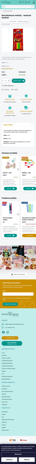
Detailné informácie (7, 68)
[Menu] (34, 2)
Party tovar (5, 402)
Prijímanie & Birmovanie (8, 419)
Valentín (4, 427)
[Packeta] (23, 440)
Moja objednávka (6, 379)
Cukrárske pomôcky (7, 399)
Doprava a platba (6, 358)
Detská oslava (5, 430)
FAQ (3, 373)
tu (20, 450)
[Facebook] (3, 331)
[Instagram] (7, 331)
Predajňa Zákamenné (7, 363)
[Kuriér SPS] (12, 440)
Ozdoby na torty (6, 386)
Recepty (4, 371)
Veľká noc (4, 422)
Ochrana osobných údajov (8, 368)
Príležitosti (4, 404)
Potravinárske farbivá (7, 391)
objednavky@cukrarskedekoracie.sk (14, 324)
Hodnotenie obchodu (7, 376)
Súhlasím (27, 459)
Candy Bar (4, 388)
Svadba (4, 414)
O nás (3, 352)
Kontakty (4, 355)
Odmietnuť (9, 459)
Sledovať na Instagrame (19, 274)
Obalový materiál (6, 396)
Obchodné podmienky (7, 366)
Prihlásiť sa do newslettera (10, 304)
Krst (3, 417)
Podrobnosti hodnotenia (22, 21)
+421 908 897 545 (9, 327)
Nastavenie (18, 454)
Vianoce (4, 425)
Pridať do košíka (17, 80)
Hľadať (32, 6)
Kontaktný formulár (10, 337)
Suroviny (4, 394)
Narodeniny (5, 411)
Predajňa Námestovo (7, 360)
